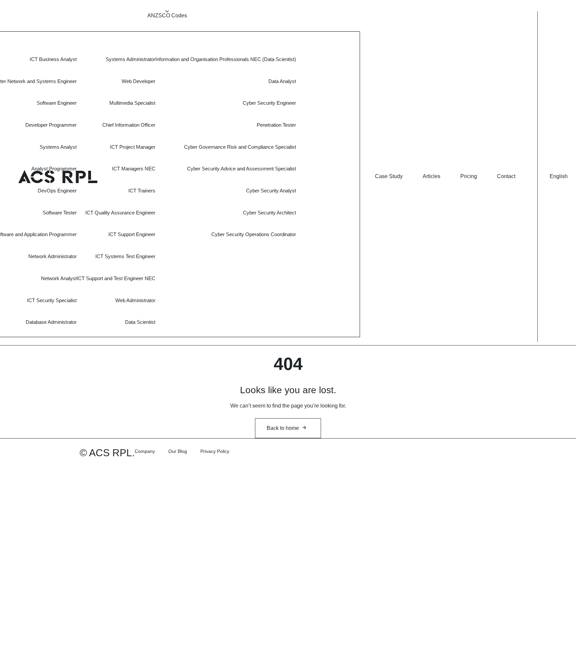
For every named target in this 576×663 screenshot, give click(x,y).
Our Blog (177, 451)
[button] (559, 176)
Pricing (468, 176)
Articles (431, 176)
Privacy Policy (214, 451)
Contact (506, 176)
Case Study (389, 176)
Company (145, 451)
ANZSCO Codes (167, 15)
